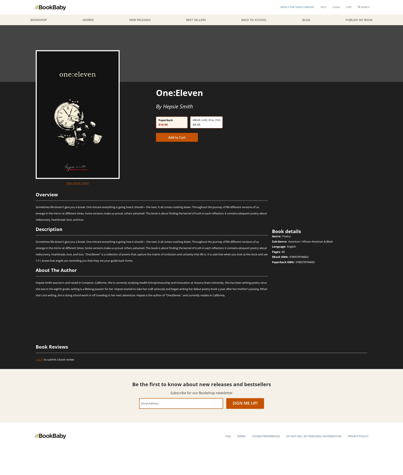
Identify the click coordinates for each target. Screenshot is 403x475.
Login (336, 7)
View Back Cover (77, 183)
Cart (349, 7)
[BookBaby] (54, 7)
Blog (306, 20)
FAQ (228, 436)
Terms (241, 436)
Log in (39, 359)
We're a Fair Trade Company (297, 7)
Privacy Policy (358, 436)
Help (323, 7)
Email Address (150, 403)
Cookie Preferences (266, 436)
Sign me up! (245, 403)
